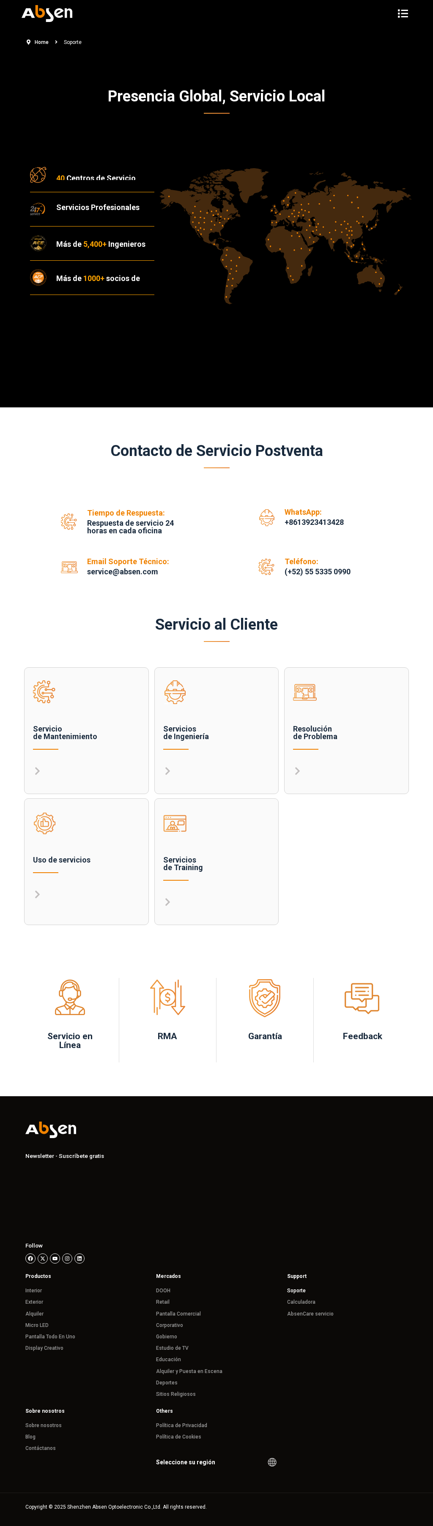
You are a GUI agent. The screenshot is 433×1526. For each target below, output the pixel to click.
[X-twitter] (43, 1258)
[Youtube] (55, 1258)
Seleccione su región (185, 1462)
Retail (163, 1302)
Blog (30, 1437)
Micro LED (37, 1325)
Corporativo (169, 1325)
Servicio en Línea (70, 1040)
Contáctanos (40, 1448)
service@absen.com (122, 571)
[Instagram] (67, 1258)
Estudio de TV (172, 1348)
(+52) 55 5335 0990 (318, 571)
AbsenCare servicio (310, 1314)
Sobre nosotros (43, 1425)
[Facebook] (30, 1258)
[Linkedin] (79, 1258)
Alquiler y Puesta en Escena (189, 1371)
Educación (168, 1359)
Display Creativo (44, 1348)
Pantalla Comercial (178, 1314)
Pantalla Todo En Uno (50, 1337)
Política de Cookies (178, 1437)
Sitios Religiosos (176, 1394)
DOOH (163, 1291)
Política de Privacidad (181, 1425)
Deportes (167, 1383)
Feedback (362, 1036)
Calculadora (301, 1302)
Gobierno (166, 1337)
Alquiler (34, 1314)
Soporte (296, 1291)
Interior (33, 1291)
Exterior (34, 1302)
